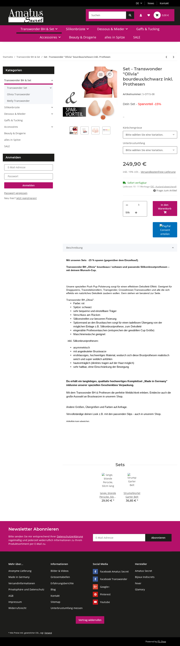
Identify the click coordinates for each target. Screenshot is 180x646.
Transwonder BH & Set (17, 80)
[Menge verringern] (127, 205)
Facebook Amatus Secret (114, 571)
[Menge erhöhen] (136, 212)
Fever (138, 583)
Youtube (105, 602)
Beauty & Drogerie (15, 133)
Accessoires (11, 126)
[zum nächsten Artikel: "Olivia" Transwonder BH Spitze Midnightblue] (173, 57)
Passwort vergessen (15, 193)
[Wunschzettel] (149, 15)
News (151, 3)
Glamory (140, 589)
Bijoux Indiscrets (145, 577)
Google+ (105, 586)
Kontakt (164, 3)
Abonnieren (158, 537)
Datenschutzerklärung (70, 536)
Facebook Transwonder (113, 579)
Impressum (15, 602)
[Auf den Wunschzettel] (110, 74)
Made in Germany (19, 577)
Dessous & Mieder (15, 113)
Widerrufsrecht (17, 608)
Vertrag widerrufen (90, 620)
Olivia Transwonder (18, 94)
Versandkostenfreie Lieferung (158, 172)
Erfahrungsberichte (62, 583)
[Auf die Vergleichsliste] (101, 74)
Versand (48, 632)
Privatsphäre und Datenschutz (26, 589)
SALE (7, 146)
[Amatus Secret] (25, 15)
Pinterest (105, 594)
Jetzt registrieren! (26, 198)
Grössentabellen (60, 577)
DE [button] (137, 3)
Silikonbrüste (12, 107)
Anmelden (28, 185)
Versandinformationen (21, 583)
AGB (10, 595)
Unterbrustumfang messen (67, 608)
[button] (141, 15)
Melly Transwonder (18, 100)
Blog (53, 589)
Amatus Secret (143, 570)
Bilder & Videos (60, 570)
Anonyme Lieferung (19, 570)
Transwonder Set (17, 87)
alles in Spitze (12, 139)
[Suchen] (130, 15)
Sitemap (55, 602)
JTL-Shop (162, 641)
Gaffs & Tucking (13, 120)
